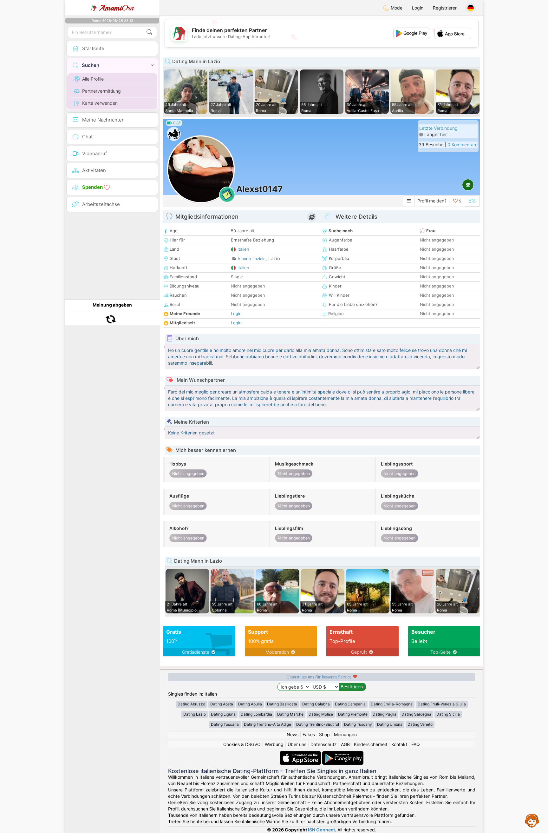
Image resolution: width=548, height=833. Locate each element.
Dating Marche (290, 714)
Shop (324, 734)
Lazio (274, 258)
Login (417, 7)
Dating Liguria (223, 714)
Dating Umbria (389, 724)
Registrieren (445, 7)
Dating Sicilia (448, 714)
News (292, 734)
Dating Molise (321, 714)
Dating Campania (350, 704)
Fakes (309, 734)
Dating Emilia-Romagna (392, 704)
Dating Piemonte (353, 714)
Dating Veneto (420, 724)
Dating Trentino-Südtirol (317, 724)
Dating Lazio (194, 714)
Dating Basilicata (282, 704)
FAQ (415, 744)
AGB (345, 744)
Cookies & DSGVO (242, 744)
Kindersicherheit (370, 744)
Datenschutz (323, 744)
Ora (116, 8)
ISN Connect (321, 829)
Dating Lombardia (256, 714)
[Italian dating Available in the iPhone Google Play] (342, 754)
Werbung (274, 744)
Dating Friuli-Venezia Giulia (442, 704)
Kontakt (399, 744)
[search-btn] (149, 32)
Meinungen (345, 734)
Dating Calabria (316, 704)
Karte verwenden (100, 103)
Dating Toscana (225, 724)
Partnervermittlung (101, 91)
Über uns (297, 744)
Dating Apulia (250, 704)
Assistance (532, 820)
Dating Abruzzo (191, 704)
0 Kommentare (462, 144)
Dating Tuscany (358, 724)
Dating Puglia (384, 714)
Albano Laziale (252, 258)
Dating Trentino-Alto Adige (267, 724)
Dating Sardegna (416, 714)
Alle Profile (93, 79)
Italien (243, 249)
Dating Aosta (221, 704)
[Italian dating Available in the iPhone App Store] (301, 754)
